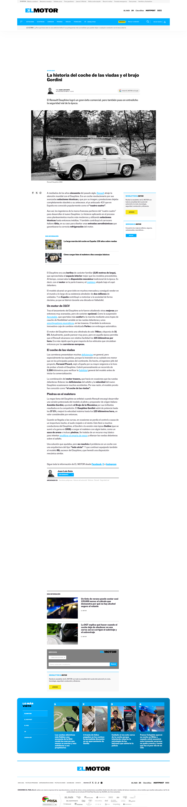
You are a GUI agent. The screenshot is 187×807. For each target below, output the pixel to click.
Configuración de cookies (46, 783)
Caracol (132, 797)
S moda (107, 804)
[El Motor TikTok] (98, 783)
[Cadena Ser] (159, 11)
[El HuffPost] (151, 11)
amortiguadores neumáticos (60, 323)
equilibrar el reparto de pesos (73, 435)
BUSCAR (131, 235)
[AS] (132, 11)
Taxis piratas (133, 1)
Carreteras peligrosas (65, 480)
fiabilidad (83, 370)
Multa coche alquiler (94, 1)
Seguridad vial (104, 480)
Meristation (127, 804)
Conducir (51, 21)
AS (25, 731)
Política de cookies (60, 783)
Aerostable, (52, 316)
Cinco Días (98, 800)
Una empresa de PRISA (49, 799)
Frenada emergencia (120, 1)
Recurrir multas (108, 1)
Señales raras (58, 1)
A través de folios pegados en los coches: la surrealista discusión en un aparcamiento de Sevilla (94, 739)
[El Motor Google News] (101, 783)
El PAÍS (68, 797)
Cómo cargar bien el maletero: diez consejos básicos (87, 254)
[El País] (127, 11)
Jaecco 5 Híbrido (81, 1)
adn (124, 797)
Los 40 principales (79, 797)
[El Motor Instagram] (95, 783)
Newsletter (91, 21)
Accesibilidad (70, 783)
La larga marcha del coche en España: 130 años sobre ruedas (90, 241)
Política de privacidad (31, 783)
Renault (100, 193)
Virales (68, 21)
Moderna (78, 804)
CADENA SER (28, 737)
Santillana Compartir (100, 797)
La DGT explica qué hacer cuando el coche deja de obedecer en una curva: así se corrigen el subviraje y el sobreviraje (99, 628)
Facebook (97, 464)
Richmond (67, 804)
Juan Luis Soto (64, 90)
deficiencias (87, 354)
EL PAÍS (26, 725)
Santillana (89, 797)
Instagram (111, 464)
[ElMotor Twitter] (93, 783)
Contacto (78, 783)
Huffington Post (71, 800)
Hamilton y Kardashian (145, 1)
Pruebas (60, 21)
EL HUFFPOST (28, 719)
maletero (91, 282)
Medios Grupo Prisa (49, 804)
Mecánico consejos (46, 1)
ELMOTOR (27, 713)
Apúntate (55, 687)
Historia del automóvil (80, 480)
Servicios (122, 21)
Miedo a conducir (32, 1)
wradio (90, 800)
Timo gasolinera (69, 1)
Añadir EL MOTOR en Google (130, 90)
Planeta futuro (122, 800)
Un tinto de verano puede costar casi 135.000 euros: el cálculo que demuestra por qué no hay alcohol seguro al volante (99, 602)
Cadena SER (110, 797)
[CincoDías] (140, 11)
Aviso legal (21, 783)
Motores (90, 480)
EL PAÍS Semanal (114, 800)
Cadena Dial (106, 800)
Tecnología (77, 21)
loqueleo (117, 804)
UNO (83, 800)
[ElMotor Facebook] (90, 783)
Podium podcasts (88, 804)
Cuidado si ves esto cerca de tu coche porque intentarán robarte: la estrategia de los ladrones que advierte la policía (123, 740)
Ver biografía (63, 474)
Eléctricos (40, 21)
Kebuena (130, 800)
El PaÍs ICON (98, 804)
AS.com (117, 797)
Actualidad (30, 21)
